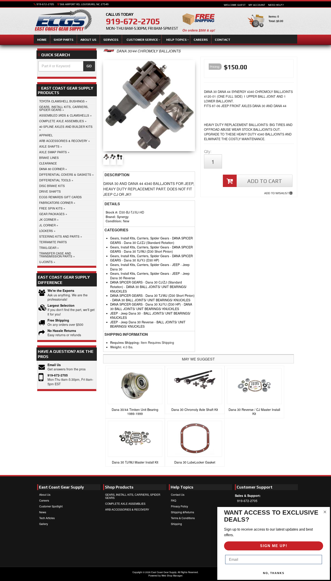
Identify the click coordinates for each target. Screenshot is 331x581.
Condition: (114, 221)
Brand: (111, 216)
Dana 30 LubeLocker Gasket (194, 462)
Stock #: (112, 212)
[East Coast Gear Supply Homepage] (63, 22)
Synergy (123, 216)
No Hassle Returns (62, 331)
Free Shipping (58, 320)
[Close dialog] (325, 512)
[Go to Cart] (256, 29)
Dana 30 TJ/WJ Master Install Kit (135, 462)
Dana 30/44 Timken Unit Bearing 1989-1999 (135, 411)
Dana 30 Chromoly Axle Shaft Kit (194, 409)
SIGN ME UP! (273, 546)
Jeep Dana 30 (131, 313)
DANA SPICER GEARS (126, 282)
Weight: (116, 347)
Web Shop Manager (171, 575)
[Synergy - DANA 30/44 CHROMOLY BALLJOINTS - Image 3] (119, 157)
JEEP (176, 264)
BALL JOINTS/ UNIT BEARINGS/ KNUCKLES (150, 315)
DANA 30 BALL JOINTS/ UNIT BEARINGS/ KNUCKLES (148, 288)
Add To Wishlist (277, 193)
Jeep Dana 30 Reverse (137, 322)
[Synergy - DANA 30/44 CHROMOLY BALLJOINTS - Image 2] (113, 157)
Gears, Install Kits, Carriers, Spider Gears (139, 238)
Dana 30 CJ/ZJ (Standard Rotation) (149, 242)
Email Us (54, 365)
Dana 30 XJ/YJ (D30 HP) (141, 260)
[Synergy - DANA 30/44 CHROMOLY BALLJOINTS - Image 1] (149, 106)
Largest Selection (61, 305)
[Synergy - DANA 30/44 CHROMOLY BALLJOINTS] (108, 51)
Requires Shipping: (125, 342)
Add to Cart (264, 181)
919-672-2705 (58, 375)
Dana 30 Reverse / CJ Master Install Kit (254, 411)
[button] (67, 66)
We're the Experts (61, 290)
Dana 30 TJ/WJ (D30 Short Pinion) (148, 251)
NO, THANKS (273, 573)
